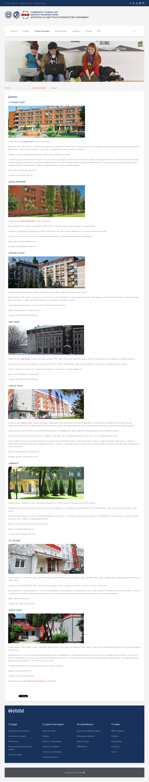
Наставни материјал (50, 757)
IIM (83, 772)
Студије (25, 31)
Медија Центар (25, 3)
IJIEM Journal (82, 746)
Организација (116, 741)
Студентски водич (42, 31)
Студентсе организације (51, 741)
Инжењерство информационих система (20, 747)
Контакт (14, 3)
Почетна (13, 31)
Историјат (115, 736)
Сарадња (76, 31)
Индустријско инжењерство (18, 731)
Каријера (45, 736)
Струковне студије (15, 754)
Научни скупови (83, 741)
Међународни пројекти (85, 736)
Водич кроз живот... (39, 88)
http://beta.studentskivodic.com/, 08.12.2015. (39, 681)
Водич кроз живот (49, 731)
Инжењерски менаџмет (17, 736)
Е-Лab (7, 3)
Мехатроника (13, 741)
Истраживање (61, 31)
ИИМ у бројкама (117, 731)
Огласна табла (39, 3)
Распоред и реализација (51, 751)
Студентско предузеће (51, 746)
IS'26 (99, 31)
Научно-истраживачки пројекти (88, 731)
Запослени (115, 746)
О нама (88, 31)
